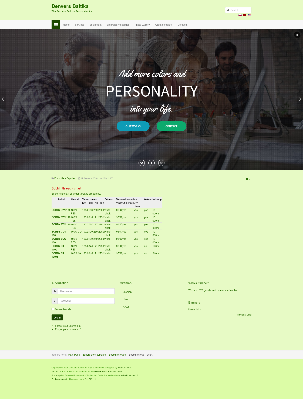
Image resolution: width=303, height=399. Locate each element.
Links (125, 299)
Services (79, 24)
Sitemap (127, 292)
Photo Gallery (142, 24)
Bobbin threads (117, 354)
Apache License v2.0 (128, 375)
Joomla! (55, 371)
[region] (151, 99)
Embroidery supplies (118, 24)
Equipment (96, 24)
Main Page (74, 354)
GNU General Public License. (108, 371)
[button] (297, 35)
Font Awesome (59, 379)
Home (66, 24)
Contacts (182, 24)
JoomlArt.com (124, 367)
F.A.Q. (126, 306)
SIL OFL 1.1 (90, 379)
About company (163, 24)
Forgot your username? (68, 325)
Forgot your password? (68, 329)
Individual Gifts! (244, 314)
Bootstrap (56, 375)
